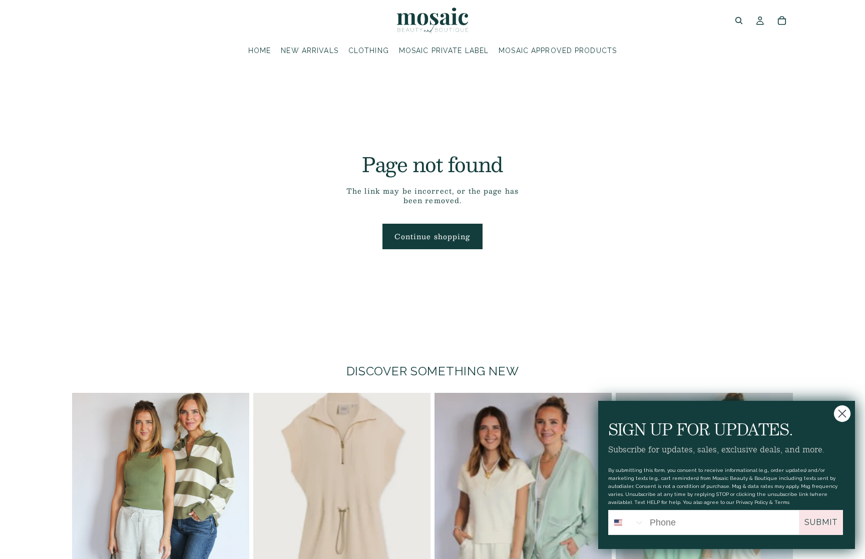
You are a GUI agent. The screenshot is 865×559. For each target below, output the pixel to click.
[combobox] (627, 522)
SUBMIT (821, 522)
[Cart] (782, 21)
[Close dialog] (842, 413)
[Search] (739, 21)
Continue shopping (432, 236)
